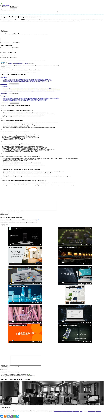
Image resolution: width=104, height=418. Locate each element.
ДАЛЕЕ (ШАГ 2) (16, 42)
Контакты (63, 11)
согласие (5, 9)
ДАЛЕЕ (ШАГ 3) (15, 47)
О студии (54, 11)
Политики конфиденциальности (94, 411)
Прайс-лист (47, 11)
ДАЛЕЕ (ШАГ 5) (13, 57)
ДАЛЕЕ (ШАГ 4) (13, 52)
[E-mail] (3, 66)
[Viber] (3, 64)
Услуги (38, 11)
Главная (32, 11)
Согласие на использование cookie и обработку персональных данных (68, 411)
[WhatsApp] (3, 62)
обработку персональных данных (21, 63)
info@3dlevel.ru (6, 5)
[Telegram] (3, 63)
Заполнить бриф (71, 11)
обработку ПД (12, 9)
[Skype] (17, 416)
